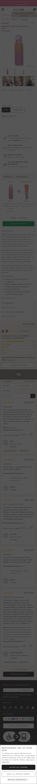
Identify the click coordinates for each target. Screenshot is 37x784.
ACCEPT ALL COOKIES (18, 767)
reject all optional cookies (18, 774)
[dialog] (18, 764)
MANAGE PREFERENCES (17, 779)
